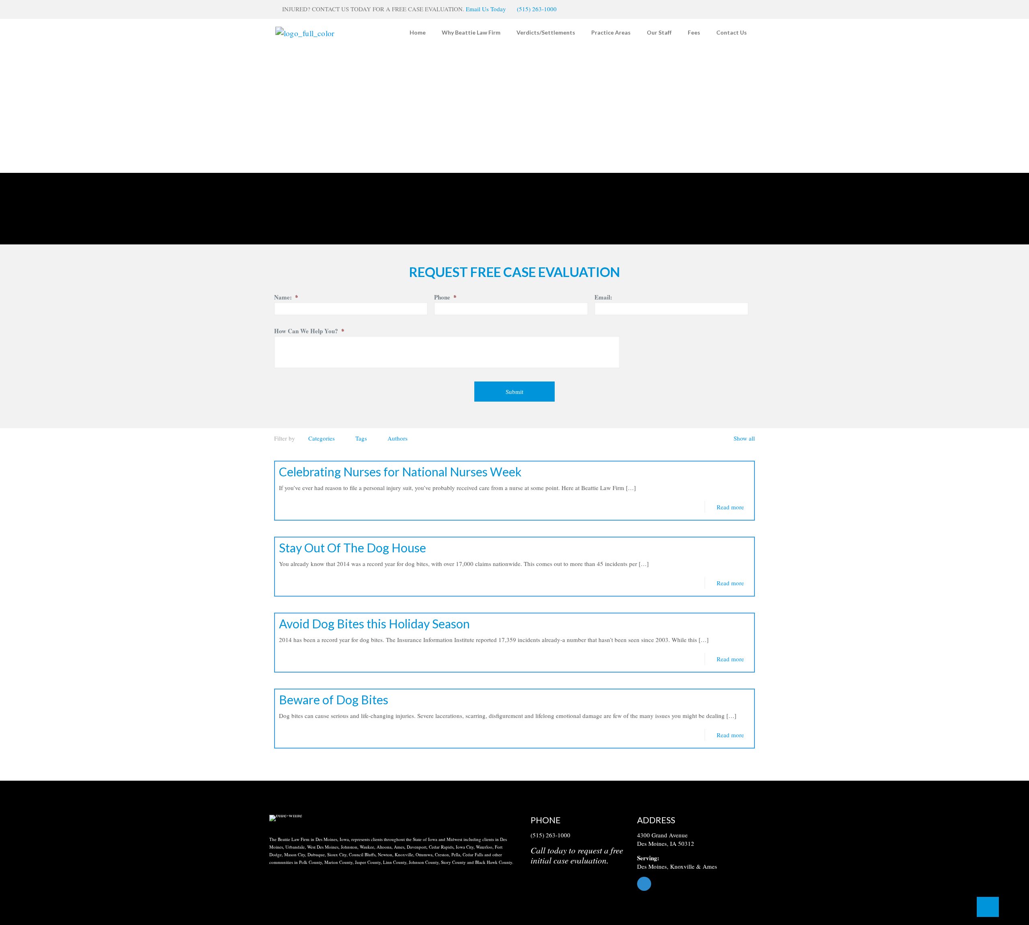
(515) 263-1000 (537, 9)
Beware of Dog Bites (333, 699)
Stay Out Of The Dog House (352, 547)
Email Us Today (486, 9)
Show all (744, 438)
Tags (361, 438)
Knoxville (682, 866)
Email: (603, 297)
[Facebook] (698, 884)
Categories (321, 438)
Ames (710, 866)
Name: (286, 297)
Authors (397, 438)
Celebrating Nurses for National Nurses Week (400, 471)
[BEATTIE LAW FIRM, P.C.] (305, 32)
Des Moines (652, 866)
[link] (285, 818)
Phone (445, 297)
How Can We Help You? (309, 331)
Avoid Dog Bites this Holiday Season (374, 623)
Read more (730, 507)
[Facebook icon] (742, 9)
